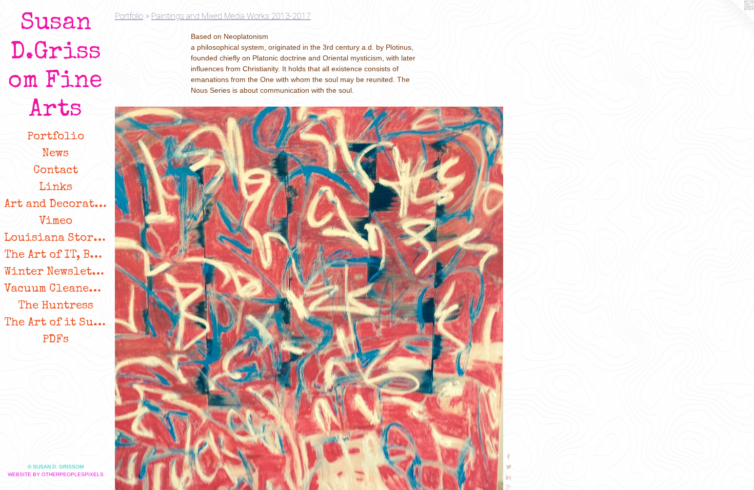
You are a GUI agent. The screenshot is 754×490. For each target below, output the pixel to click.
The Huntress (55, 306)
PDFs (56, 340)
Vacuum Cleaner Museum (55, 289)
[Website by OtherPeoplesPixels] (733, 20)
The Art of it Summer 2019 (55, 323)
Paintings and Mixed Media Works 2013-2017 (231, 16)
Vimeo (55, 222)
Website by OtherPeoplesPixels (56, 474)
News (55, 154)
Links (55, 188)
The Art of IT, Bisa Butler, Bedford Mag (55, 255)
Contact (55, 171)
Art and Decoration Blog (55, 205)
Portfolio (55, 137)
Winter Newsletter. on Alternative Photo (55, 272)
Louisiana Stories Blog (55, 238)
